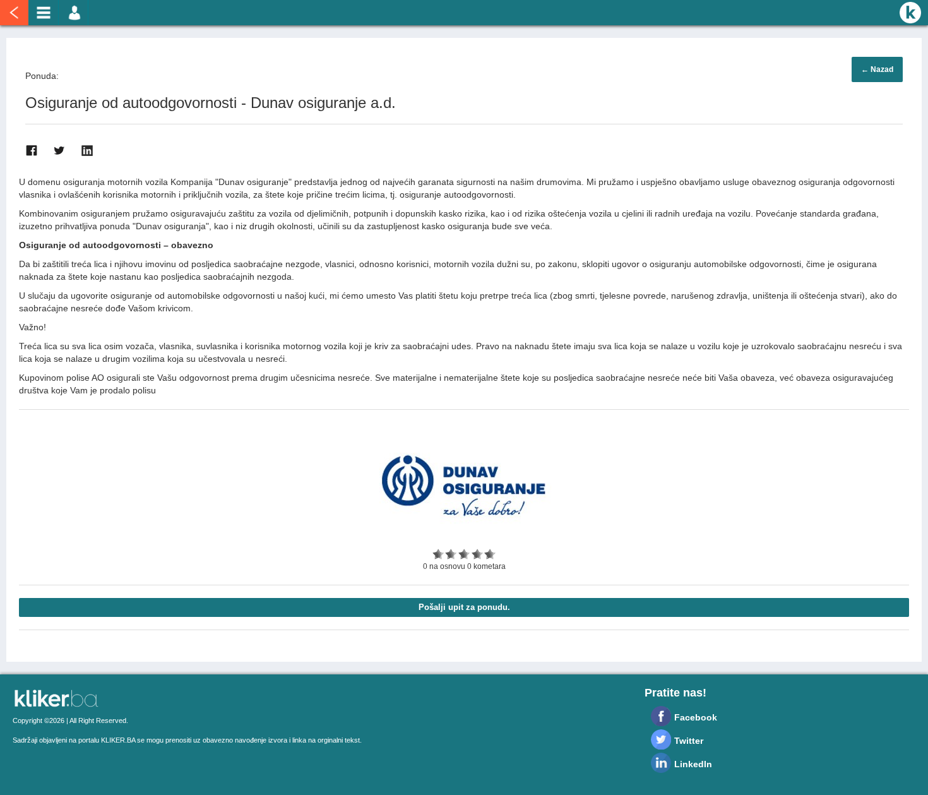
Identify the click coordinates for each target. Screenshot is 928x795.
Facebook (695, 717)
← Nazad (877, 69)
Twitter (688, 741)
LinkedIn (693, 764)
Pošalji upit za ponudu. (464, 607)
